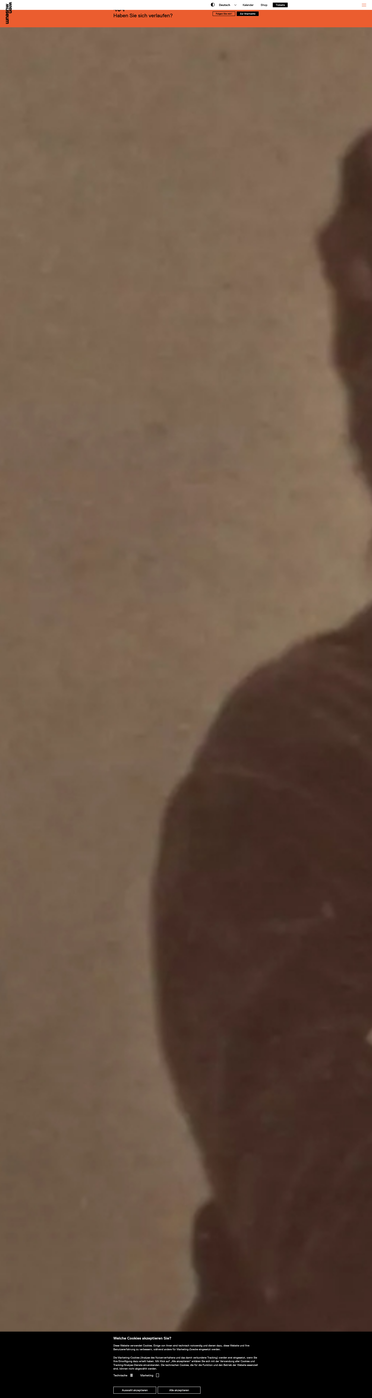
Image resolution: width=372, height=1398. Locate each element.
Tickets (280, 5)
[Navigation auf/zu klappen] (364, 5)
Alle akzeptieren (179, 1390)
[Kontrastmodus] (213, 5)
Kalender (248, 5)
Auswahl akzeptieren (135, 1390)
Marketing (146, 1375)
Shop (264, 5)
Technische (120, 1375)
